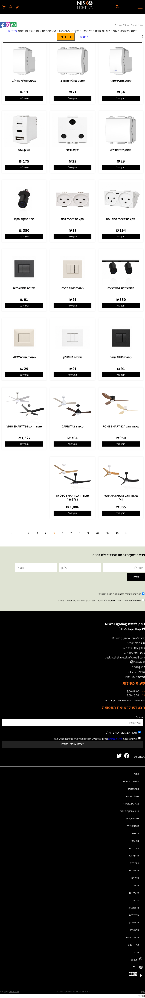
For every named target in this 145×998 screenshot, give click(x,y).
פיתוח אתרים (14, 991)
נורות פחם (134, 930)
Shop (127, 25)
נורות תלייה (134, 907)
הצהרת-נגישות (135, 677)
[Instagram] (141, 967)
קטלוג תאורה (133, 826)
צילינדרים (134, 863)
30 (107, 533)
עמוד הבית (137, 25)
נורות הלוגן (134, 922)
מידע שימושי (133, 788)
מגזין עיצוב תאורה (131, 803)
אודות (136, 774)
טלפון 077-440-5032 (134, 648)
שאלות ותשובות (132, 796)
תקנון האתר (138, 667)
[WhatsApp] (141, 959)
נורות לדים (134, 870)
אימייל (139, 717)
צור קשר (135, 840)
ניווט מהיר (139, 662)
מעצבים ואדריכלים (130, 781)
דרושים (135, 833)
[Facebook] (141, 975)
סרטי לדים (134, 892)
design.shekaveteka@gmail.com (125, 657)
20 (97, 533)
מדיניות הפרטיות (115, 738)
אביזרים (135, 900)
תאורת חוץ (134, 848)
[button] (10, 7)
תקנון (143, 991)
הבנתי (66, 36)
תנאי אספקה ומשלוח (129, 811)
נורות (136, 885)
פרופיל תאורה (132, 855)
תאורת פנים (133, 944)
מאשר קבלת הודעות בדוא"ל (121, 732)
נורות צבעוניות (132, 937)
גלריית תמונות (132, 818)
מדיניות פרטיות (136, 672)
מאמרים (135, 878)
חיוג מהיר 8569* (136, 643)
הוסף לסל (121, 98)
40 (117, 533)
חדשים (136, 952)
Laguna (135, 959)
